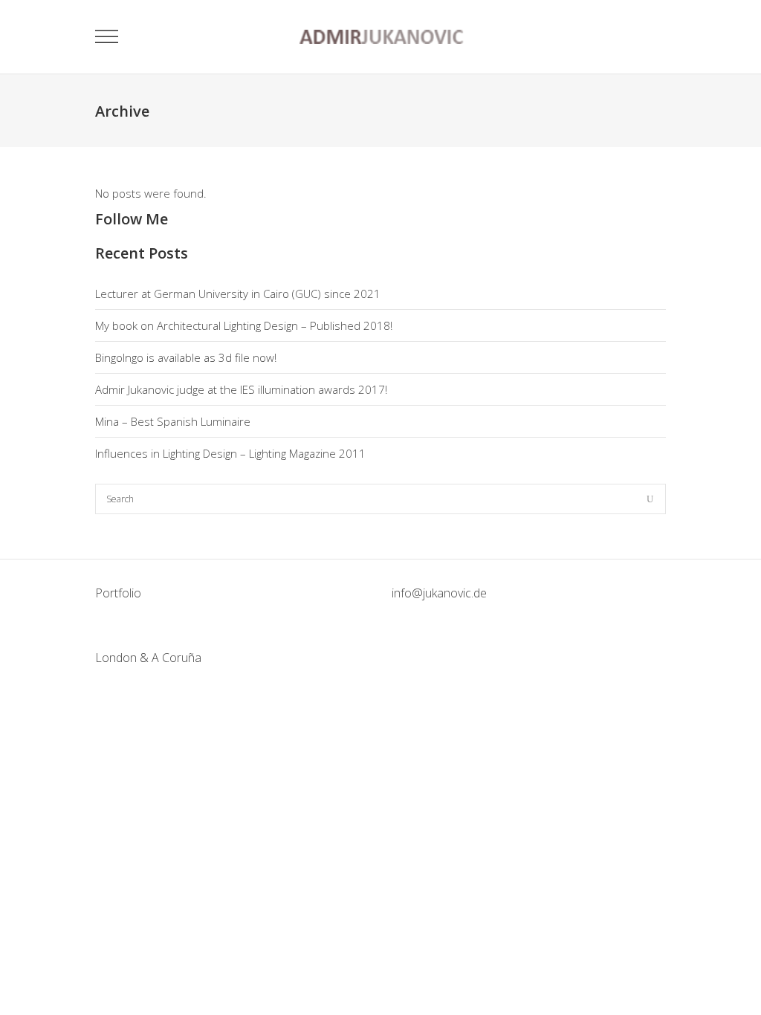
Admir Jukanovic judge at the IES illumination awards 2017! (241, 389)
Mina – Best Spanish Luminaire (172, 421)
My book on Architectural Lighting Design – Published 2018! (243, 325)
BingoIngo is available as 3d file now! (185, 357)
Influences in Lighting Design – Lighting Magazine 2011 (230, 453)
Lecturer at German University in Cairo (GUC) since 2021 (237, 293)
